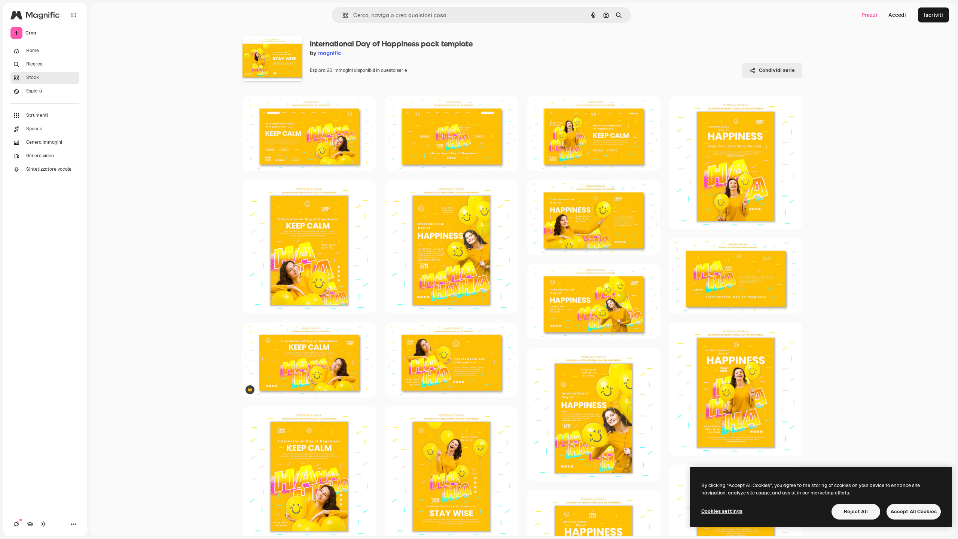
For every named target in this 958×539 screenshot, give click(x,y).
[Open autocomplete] (342, 15)
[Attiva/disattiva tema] (43, 524)
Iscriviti (933, 15)
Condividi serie (777, 70)
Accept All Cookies (914, 511)
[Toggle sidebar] (73, 15)
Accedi (897, 15)
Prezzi (869, 15)
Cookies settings (721, 511)
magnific (329, 53)
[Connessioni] (16, 524)
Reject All (856, 511)
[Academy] (30, 524)
